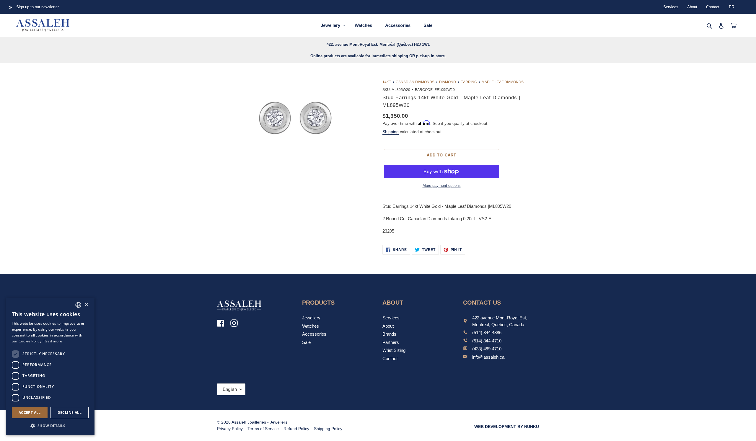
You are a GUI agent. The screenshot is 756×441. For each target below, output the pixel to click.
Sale (306, 342)
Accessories (314, 334)
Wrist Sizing (393, 350)
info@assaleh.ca (488, 357)
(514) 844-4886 (486, 332)
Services (670, 7)
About (692, 7)
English (230, 389)
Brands (389, 334)
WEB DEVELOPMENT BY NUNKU (506, 426)
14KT (386, 82)
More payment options (442, 185)
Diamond (447, 82)
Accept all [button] (30, 412)
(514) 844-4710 (486, 340)
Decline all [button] (70, 412)
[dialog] (50, 366)
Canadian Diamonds (415, 82)
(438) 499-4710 (486, 348)
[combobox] (78, 305)
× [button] (86, 305)
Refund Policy (296, 428)
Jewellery (311, 317)
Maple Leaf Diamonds (503, 82)
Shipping (390, 131)
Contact (712, 7)
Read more (52, 341)
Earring (469, 82)
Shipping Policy (328, 428)
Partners (390, 342)
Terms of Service (263, 428)
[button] (50, 425)
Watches (310, 326)
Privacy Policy (230, 428)
